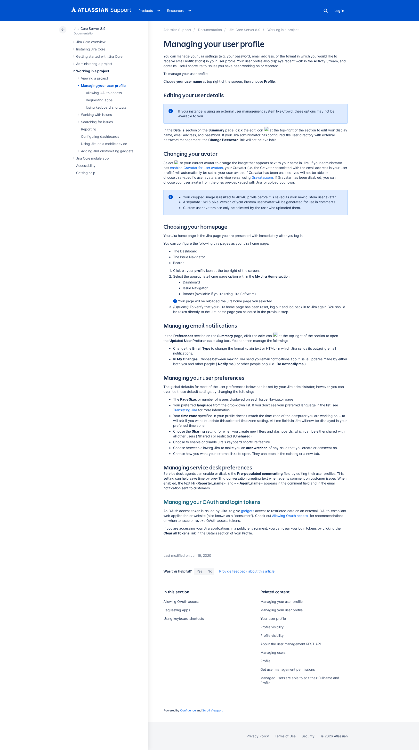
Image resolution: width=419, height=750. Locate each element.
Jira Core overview (90, 42)
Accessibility (86, 165)
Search (326, 11)
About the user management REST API (290, 644)
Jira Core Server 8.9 (89, 28)
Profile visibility (272, 627)
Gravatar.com (262, 177)
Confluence (188, 710)
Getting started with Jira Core (99, 56)
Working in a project (92, 71)
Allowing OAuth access (104, 93)
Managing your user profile (103, 85)
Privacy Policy (258, 736)
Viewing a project (94, 78)
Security (308, 736)
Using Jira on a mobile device (104, 144)
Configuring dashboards (100, 136)
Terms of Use (285, 736)
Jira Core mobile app (92, 158)
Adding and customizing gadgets (107, 151)
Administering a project (94, 64)
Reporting (88, 129)
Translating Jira (185, 410)
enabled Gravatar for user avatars (196, 168)
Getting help (85, 173)
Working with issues (96, 115)
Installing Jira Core (90, 49)
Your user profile (273, 618)
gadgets (247, 511)
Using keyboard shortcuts (106, 107)
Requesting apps (99, 100)
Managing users (272, 652)
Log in (339, 10)
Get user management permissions (287, 669)
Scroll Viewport (212, 710)
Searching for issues (97, 122)
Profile (265, 661)
